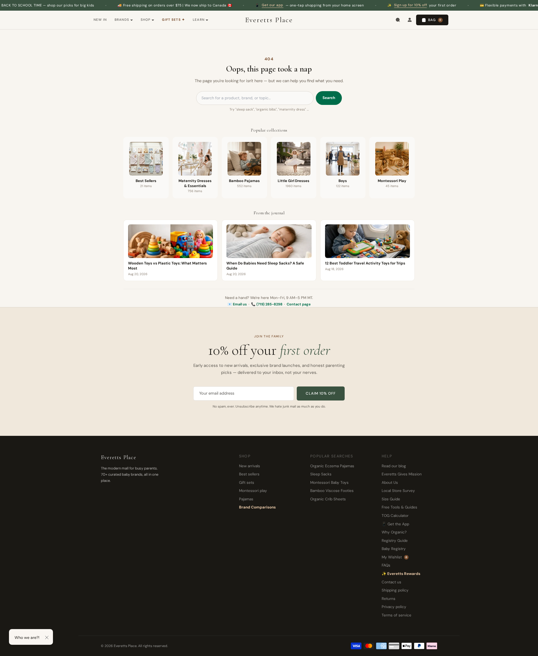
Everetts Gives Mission (402, 474)
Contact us (391, 582)
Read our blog (394, 466)
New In (100, 20)
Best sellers (249, 474)
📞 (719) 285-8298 (266, 304)
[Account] (409, 20)
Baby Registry (394, 548)
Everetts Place (269, 20)
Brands (122, 20)
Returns (388, 598)
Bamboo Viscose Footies (332, 490)
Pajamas (246, 499)
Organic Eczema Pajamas (332, 466)
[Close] (47, 637)
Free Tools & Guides (399, 507)
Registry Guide (395, 540)
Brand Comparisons (257, 507)
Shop (146, 20)
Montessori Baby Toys (329, 482)
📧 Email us (237, 304)
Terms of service (396, 615)
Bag (434, 20)
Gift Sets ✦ (173, 20)
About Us (390, 482)
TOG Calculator (395, 515)
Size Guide (391, 499)
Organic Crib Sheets (328, 499)
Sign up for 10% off (386, 5)
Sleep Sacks (320, 474)
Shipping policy (395, 590)
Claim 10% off (321, 393)
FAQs (386, 565)
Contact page (299, 304)
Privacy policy (394, 606)
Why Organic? (394, 532)
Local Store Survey (398, 490)
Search (329, 97)
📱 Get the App (395, 524)
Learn (199, 20)
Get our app (248, 5)
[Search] (398, 20)
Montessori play (253, 490)
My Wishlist (394, 557)
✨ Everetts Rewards (401, 573)
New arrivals (249, 466)
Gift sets (246, 482)
